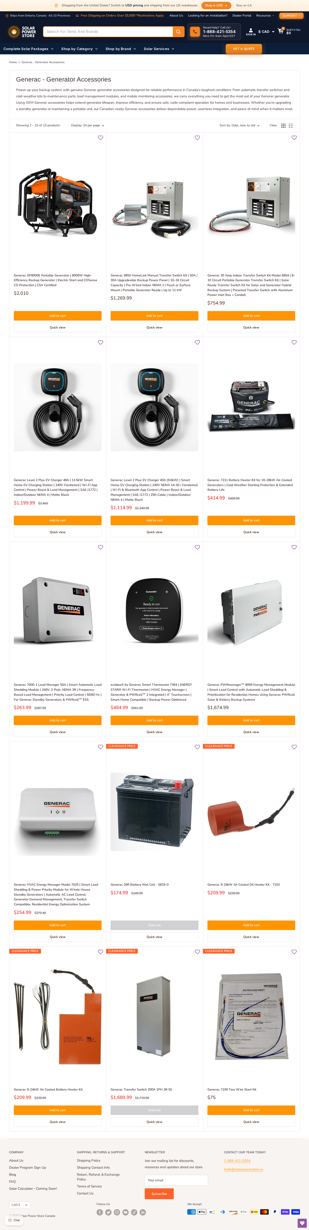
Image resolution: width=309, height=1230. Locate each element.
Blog (12, 1174)
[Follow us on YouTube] (125, 1212)
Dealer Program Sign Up (27, 1167)
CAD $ (16, 1205)
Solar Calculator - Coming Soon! (33, 1188)
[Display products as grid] (283, 126)
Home (13, 62)
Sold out (154, 925)
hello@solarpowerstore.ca (243, 1169)
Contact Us (85, 1193)
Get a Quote (244, 49)
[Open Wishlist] (302, 1223)
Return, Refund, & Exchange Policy (98, 1177)
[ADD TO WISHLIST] (100, 137)
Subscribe (159, 1194)
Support (290, 16)
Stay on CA (244, 5)
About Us (176, 15)
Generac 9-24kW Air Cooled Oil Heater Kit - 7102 (243, 884)
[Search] (178, 32)
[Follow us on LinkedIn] (143, 1212)
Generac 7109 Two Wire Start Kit (231, 1089)
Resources (263, 15)
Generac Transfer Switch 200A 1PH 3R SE (141, 1089)
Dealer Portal (242, 15)
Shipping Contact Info (93, 1167)
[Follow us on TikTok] (134, 1212)
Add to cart (58, 316)
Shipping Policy (88, 1160)
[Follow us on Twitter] (108, 1212)
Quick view (58, 327)
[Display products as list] (291, 126)
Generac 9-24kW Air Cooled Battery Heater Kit (48, 1089)
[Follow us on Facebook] (100, 1212)
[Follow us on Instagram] (117, 1212)
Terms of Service (89, 1186)
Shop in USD (214, 5)
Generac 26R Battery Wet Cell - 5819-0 (140, 884)
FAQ (12, 1181)
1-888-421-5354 (237, 1160)
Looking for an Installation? (208, 15)
